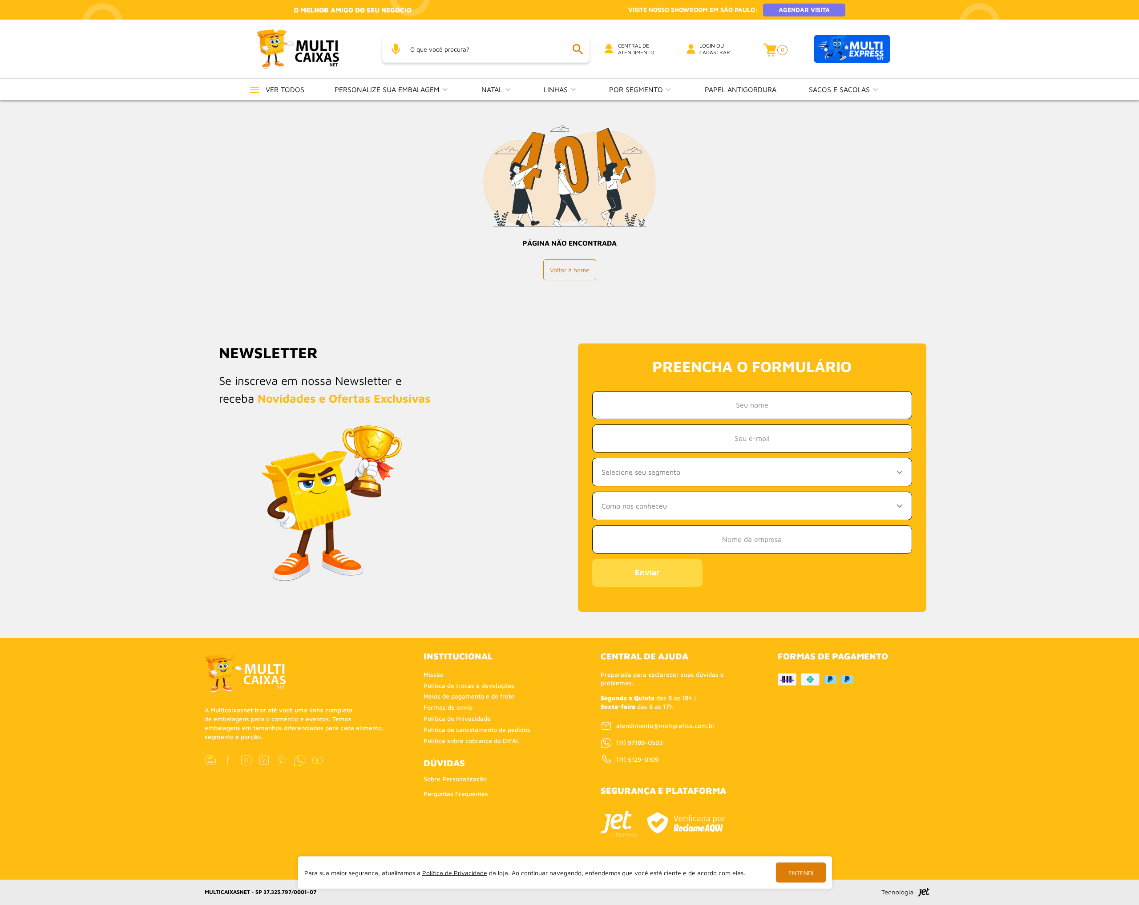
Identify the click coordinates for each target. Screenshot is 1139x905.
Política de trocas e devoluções (469, 685)
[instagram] (246, 760)
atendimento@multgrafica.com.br (665, 725)
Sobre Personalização (455, 779)
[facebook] (228, 760)
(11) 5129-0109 (637, 759)
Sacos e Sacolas (840, 89)
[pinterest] (282, 760)
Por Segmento (637, 89)
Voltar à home (570, 270)
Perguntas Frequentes (456, 793)
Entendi (800, 873)
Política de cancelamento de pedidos (477, 729)
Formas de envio (448, 707)
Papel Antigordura (740, 89)
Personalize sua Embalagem (388, 89)
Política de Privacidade (457, 718)
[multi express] (852, 49)
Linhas (557, 89)
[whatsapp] (300, 760)
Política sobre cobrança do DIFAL (472, 740)
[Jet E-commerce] (619, 823)
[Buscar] (577, 49)
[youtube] (317, 760)
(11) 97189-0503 (639, 742)
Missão (434, 674)
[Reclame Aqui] (686, 823)
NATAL (493, 89)
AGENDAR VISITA (804, 9)
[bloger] (211, 760)
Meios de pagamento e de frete (469, 696)
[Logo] (308, 49)
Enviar (647, 572)
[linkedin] (264, 760)
